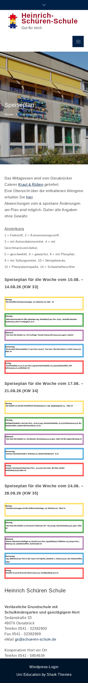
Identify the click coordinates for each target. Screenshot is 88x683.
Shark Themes (59, 674)
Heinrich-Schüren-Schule (49, 18)
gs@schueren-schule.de (35, 639)
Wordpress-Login (44, 667)
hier (29, 197)
